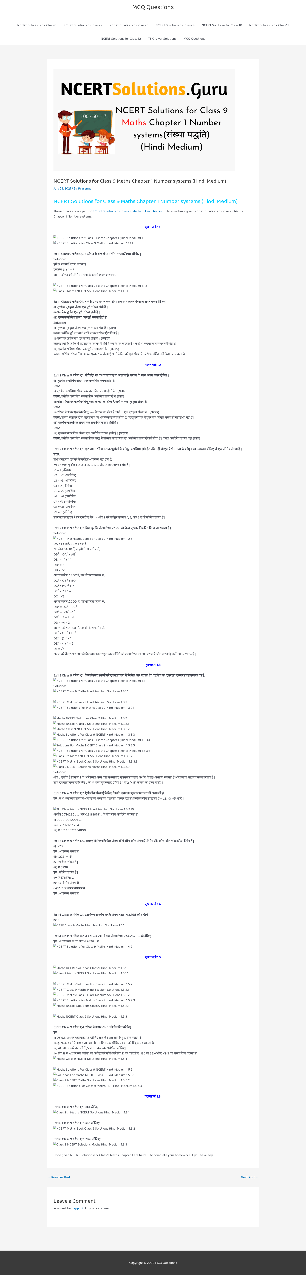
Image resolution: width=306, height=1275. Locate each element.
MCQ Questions (153, 7)
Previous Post (58, 1177)
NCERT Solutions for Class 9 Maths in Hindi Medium (128, 211)
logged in (78, 1208)
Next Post (250, 1177)
